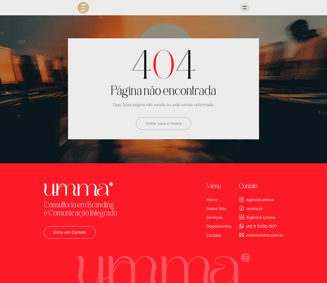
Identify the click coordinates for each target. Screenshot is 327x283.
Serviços (214, 217)
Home (212, 199)
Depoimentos (218, 226)
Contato (213, 235)
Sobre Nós (216, 208)
